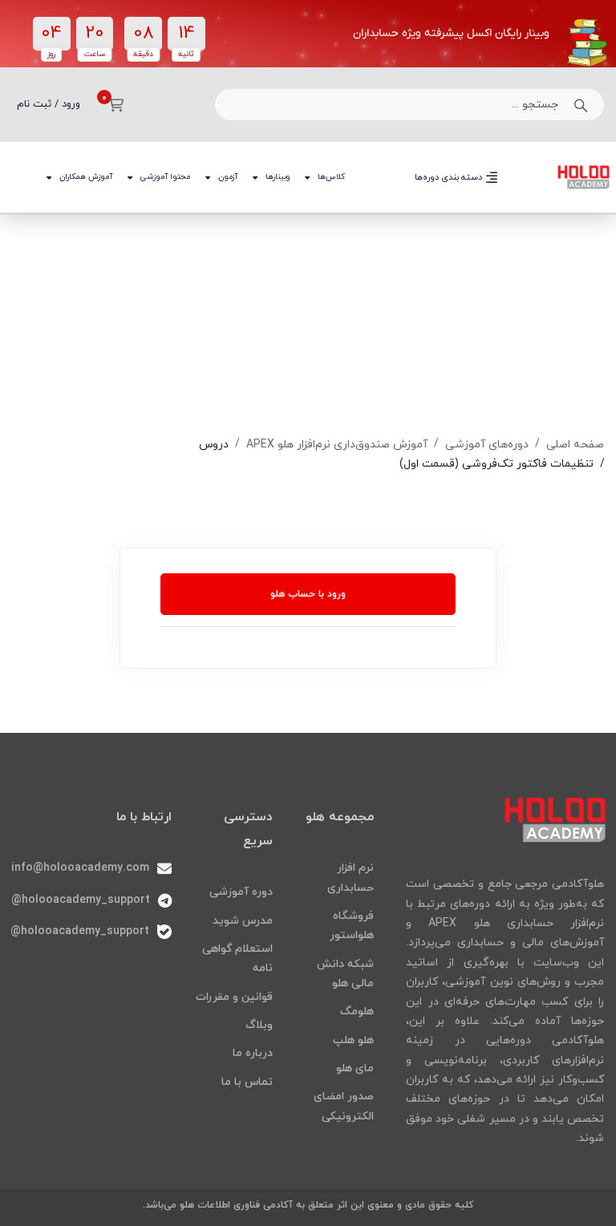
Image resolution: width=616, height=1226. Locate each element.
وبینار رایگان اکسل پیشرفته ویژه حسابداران (451, 33)
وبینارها (277, 177)
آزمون (227, 177)
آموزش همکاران (85, 177)
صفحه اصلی (575, 444)
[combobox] (409, 104)
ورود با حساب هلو (308, 594)
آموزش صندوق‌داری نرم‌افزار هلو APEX (337, 444)
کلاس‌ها (331, 177)
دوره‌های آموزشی (487, 444)
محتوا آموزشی (165, 177)
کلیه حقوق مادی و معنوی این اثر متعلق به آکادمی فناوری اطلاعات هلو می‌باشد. (308, 1205)
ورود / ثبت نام (48, 104)
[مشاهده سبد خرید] (110, 105)
